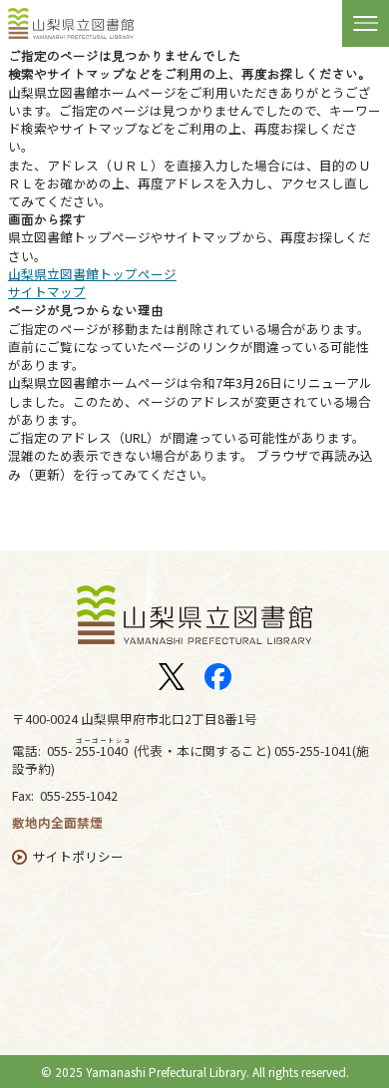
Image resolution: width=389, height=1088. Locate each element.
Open (365, 22)
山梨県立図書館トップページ (92, 273)
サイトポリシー (78, 857)
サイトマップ (47, 291)
